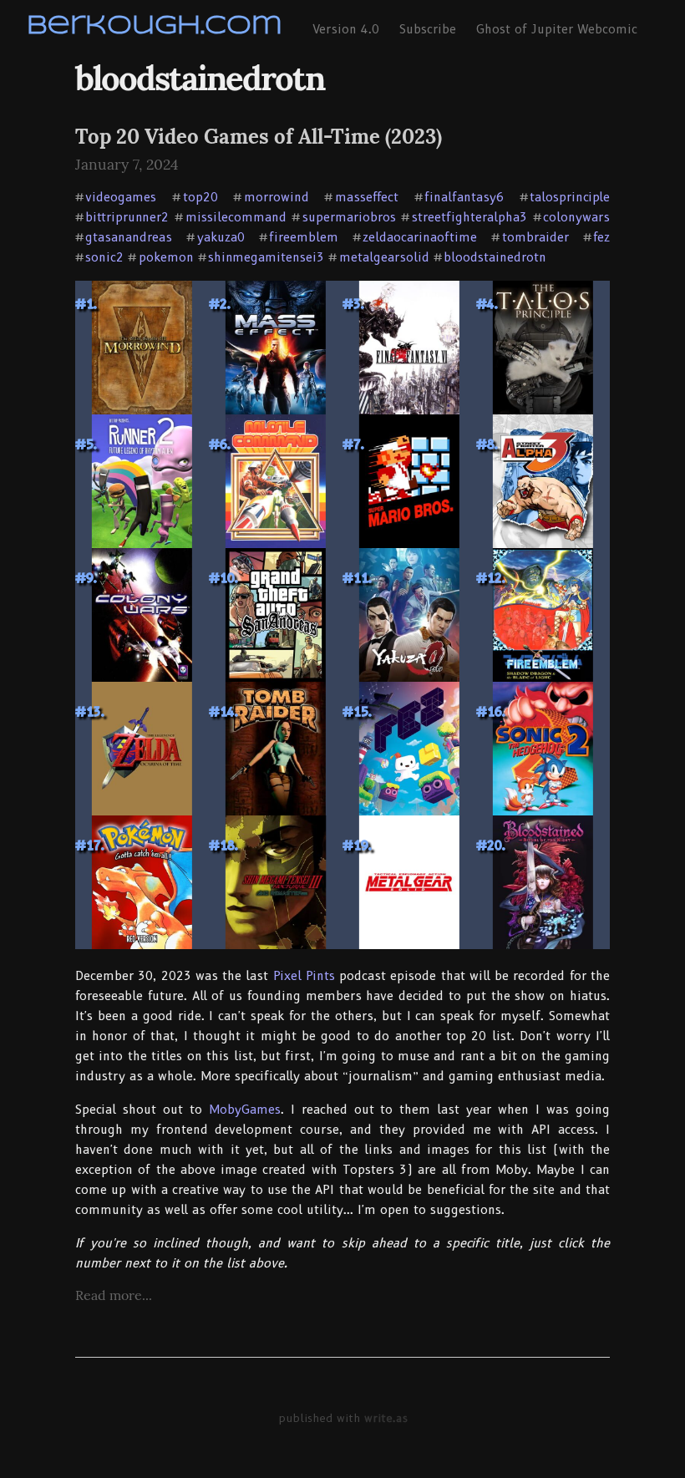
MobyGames (245, 1109)
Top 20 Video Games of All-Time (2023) (258, 137)
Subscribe (427, 29)
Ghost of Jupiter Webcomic (556, 29)
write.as (386, 1418)
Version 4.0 (345, 29)
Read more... (113, 1295)
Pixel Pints (304, 975)
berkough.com (154, 26)
